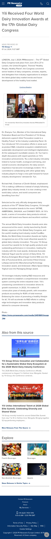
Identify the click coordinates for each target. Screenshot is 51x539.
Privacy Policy (31, 523)
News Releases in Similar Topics (15, 483)
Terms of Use (18, 523)
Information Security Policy (17, 526)
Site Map (34, 526)
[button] (25, 106)
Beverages (31, 458)
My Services (24, 507)
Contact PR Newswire (25, 499)
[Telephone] (41, 3)
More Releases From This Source (15, 428)
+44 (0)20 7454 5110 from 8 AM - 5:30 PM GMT (25, 514)
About (25, 505)
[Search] (48, 3)
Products (25, 502)
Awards (30, 478)
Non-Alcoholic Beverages (11, 478)
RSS (41, 526)
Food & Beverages (9, 458)
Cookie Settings (26, 529)
